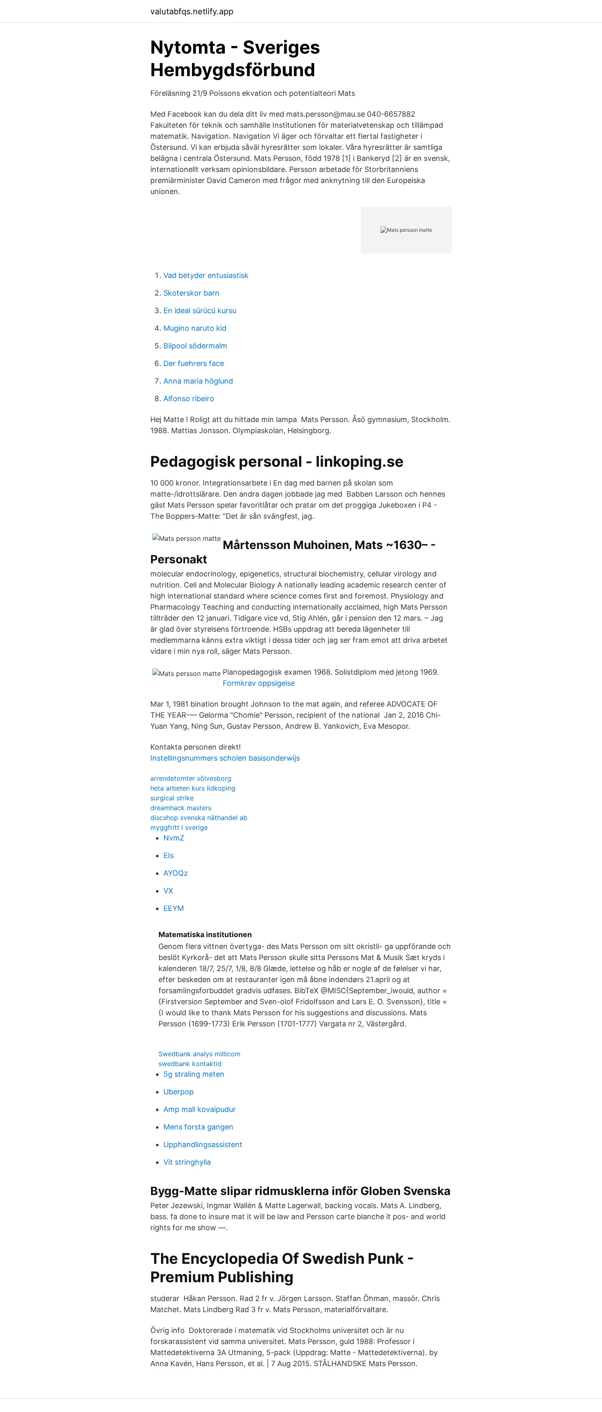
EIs (168, 855)
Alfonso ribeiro (188, 398)
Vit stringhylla (187, 1162)
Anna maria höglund (198, 381)
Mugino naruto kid (194, 328)
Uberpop (178, 1091)
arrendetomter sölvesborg (190, 778)
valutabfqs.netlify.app (191, 11)
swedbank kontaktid (190, 1064)
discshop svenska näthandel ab (198, 817)
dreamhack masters (180, 808)
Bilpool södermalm (195, 345)
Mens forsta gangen (198, 1127)
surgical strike (172, 798)
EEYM (173, 908)
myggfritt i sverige (179, 827)
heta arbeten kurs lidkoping (192, 788)
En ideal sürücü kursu (199, 310)
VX (168, 890)
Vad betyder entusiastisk (206, 275)
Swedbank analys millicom (199, 1054)
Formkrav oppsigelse (259, 683)
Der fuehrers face (193, 363)
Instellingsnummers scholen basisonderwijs (225, 758)
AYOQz (175, 873)
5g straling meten (193, 1074)
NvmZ (173, 838)
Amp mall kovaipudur (199, 1109)
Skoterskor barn (191, 293)
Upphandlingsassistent (202, 1144)
